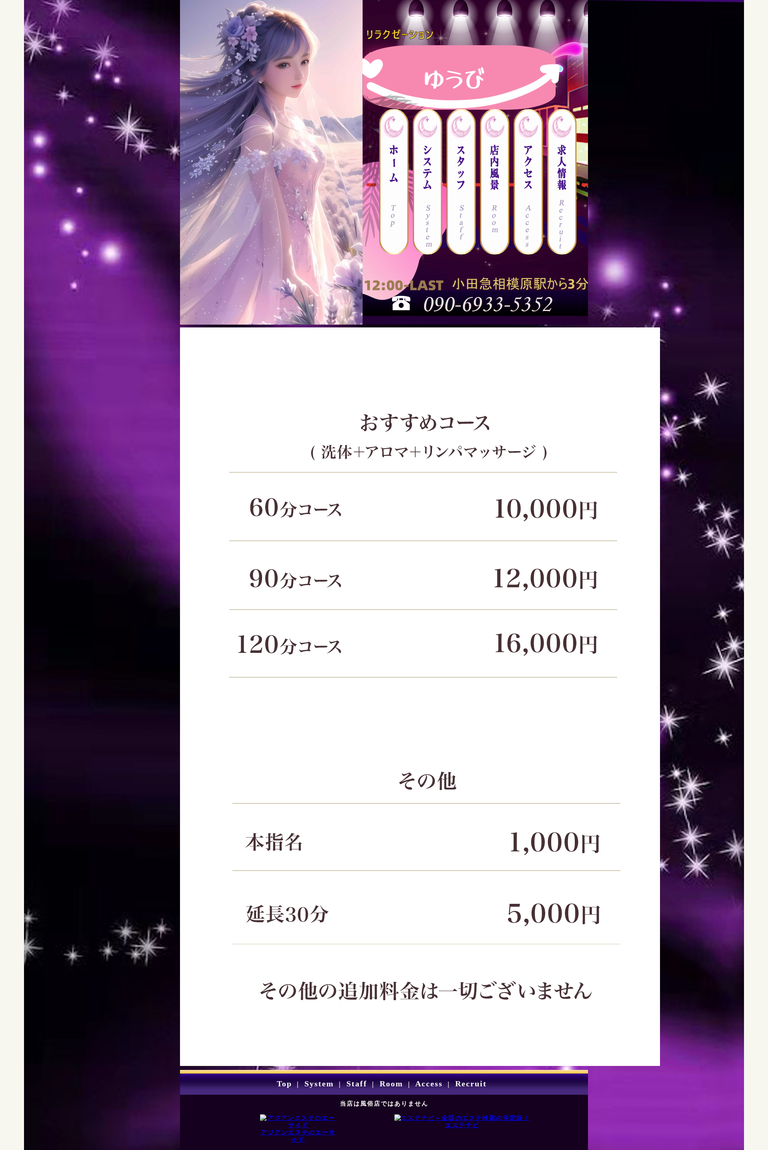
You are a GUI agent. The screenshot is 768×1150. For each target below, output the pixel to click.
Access (428, 1083)
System (318, 1083)
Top (284, 1083)
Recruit (469, 1083)
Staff (355, 1083)
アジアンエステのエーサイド (298, 1136)
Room (390, 1083)
